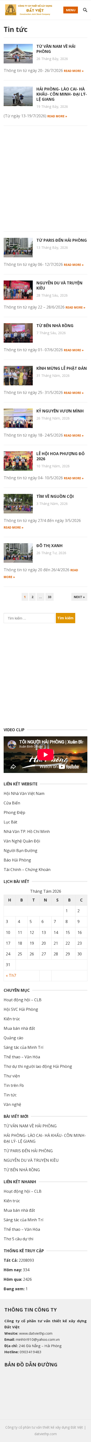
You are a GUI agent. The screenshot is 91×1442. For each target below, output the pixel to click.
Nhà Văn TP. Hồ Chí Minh (27, 831)
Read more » (74, 71)
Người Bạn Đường (20, 850)
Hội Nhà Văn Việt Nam (24, 793)
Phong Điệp (14, 812)
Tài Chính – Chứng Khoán (27, 869)
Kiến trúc (12, 1018)
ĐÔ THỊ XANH (49, 545)
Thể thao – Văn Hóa (22, 1057)
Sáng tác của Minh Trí (23, 1047)
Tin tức (10, 1095)
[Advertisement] (45, 177)
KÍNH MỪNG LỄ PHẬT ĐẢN (61, 368)
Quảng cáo (13, 1038)
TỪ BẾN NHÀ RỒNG (55, 325)
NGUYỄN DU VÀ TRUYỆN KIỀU (59, 285)
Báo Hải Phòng (17, 860)
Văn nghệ (12, 1104)
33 (49, 597)
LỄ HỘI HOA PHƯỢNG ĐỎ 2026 (60, 456)
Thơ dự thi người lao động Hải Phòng (38, 1066)
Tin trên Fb (14, 1085)
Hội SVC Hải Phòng (21, 1009)
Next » (79, 597)
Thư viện (12, 1076)
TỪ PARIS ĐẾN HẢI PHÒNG (61, 240)
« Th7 (11, 975)
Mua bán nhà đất (19, 1028)
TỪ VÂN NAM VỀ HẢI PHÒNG (55, 49)
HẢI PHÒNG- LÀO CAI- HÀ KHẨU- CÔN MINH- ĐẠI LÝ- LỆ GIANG (61, 94)
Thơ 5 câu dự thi (18, 1239)
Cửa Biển (12, 803)
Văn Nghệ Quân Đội (22, 841)
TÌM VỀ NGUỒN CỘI (55, 496)
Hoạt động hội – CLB (22, 999)
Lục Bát (10, 822)
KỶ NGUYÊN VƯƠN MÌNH (60, 411)
